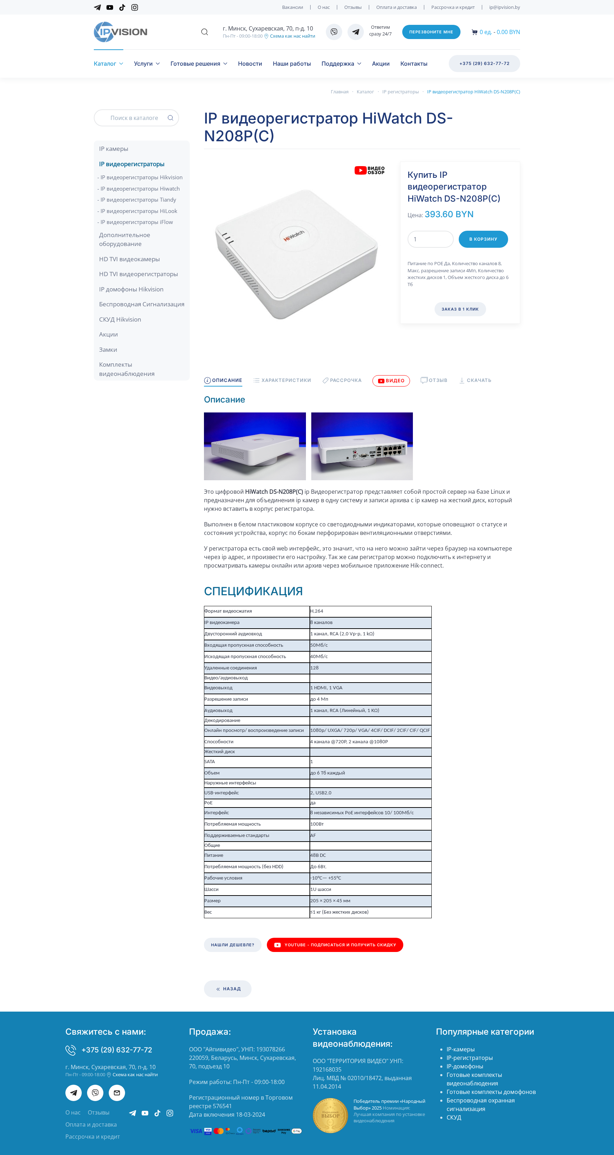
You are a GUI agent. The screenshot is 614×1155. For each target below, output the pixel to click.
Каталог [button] (105, 63)
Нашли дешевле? (232, 944)
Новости (250, 63)
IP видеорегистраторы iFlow (137, 221)
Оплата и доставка (396, 7)
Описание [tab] (227, 380)
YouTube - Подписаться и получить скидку (340, 944)
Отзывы (353, 7)
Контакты (413, 63)
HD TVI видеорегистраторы (138, 274)
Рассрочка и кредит (453, 7)
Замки (108, 349)
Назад (231, 988)
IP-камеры (461, 1049)
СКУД (454, 1117)
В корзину (483, 239)
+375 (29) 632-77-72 (484, 63)
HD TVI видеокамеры (129, 259)
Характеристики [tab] (286, 380)
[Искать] (170, 117)
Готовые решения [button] (195, 63)
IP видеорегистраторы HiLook (139, 210)
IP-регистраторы (470, 1058)
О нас (324, 7)
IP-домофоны (465, 1066)
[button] (204, 31)
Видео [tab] (395, 380)
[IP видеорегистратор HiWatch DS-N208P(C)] (296, 253)
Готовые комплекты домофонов (491, 1092)
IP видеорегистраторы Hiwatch (140, 188)
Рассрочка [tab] (346, 380)
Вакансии (292, 7)
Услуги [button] (143, 63)
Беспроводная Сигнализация (141, 304)
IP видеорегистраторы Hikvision (142, 177)
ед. (486, 32)
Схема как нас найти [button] (292, 36)
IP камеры (113, 148)
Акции (381, 63)
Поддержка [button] (338, 63)
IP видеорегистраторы (132, 164)
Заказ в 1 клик (460, 309)
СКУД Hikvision (120, 319)
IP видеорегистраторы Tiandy (138, 199)
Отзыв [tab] (438, 380)
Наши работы (292, 63)
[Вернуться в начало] (120, 32)
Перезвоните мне (431, 31)
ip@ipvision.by (504, 7)
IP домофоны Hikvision (131, 289)
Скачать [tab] (479, 380)
